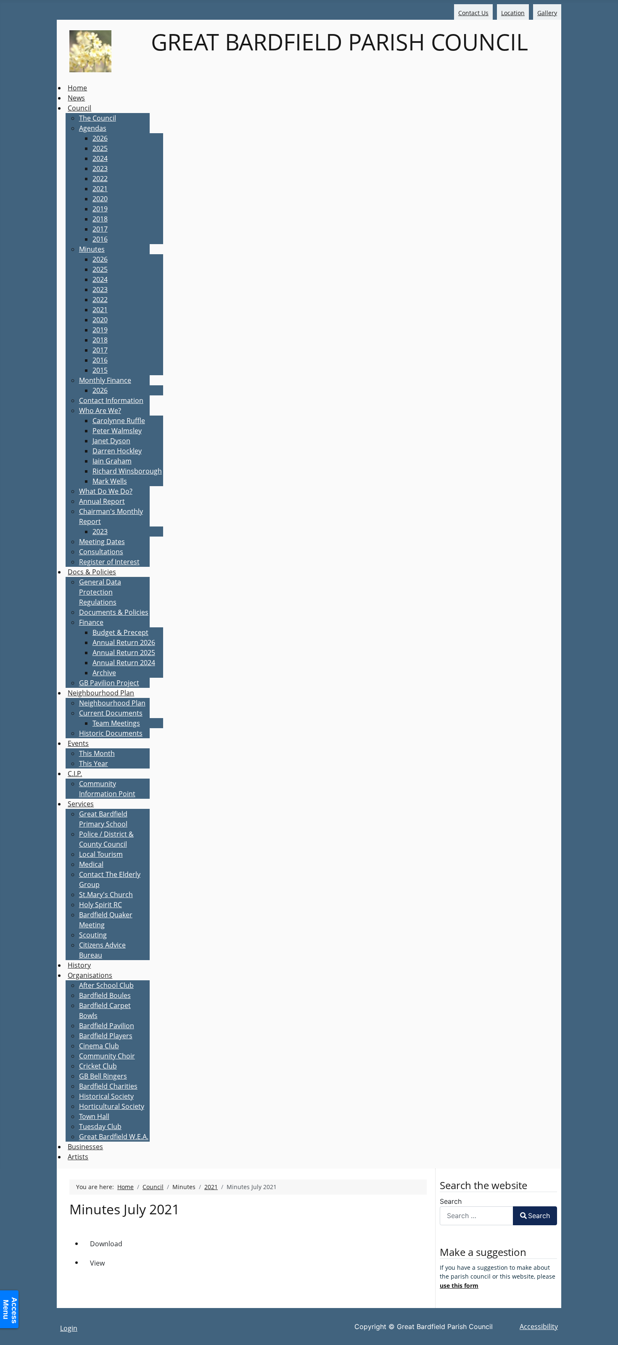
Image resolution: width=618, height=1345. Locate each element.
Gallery (547, 13)
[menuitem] (78, 87)
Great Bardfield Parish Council (336, 41)
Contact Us (473, 13)
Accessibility (539, 1326)
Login (68, 1328)
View (97, 1263)
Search (451, 1201)
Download (106, 1243)
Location (513, 13)
